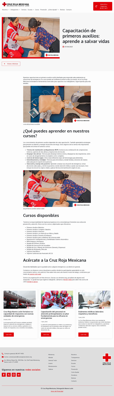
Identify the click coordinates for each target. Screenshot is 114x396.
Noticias (62, 9)
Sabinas (50, 369)
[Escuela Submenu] (33, 9)
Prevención (43, 9)
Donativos (74, 375)
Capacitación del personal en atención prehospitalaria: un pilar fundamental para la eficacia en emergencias (55, 315)
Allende (50, 357)
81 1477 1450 (68, 280)
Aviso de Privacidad (57, 391)
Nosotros (5, 9)
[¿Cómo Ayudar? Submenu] (58, 9)
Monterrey (51, 354)
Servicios (24, 9)
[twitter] (9, 375)
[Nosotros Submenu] (9, 9)
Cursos (37, 9)
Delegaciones (15, 9)
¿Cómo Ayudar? (52, 9)
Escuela (30, 9)
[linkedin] (19, 375)
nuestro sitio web (35, 274)
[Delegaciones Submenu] (20, 9)
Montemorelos (52, 366)
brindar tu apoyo (32, 282)
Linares (50, 363)
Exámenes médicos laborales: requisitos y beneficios (91, 313)
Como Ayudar (75, 372)
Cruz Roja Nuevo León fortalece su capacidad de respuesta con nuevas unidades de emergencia (18, 314)
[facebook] (4, 375)
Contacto (69, 9)
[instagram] (14, 375)
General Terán (52, 360)
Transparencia (75, 357)
